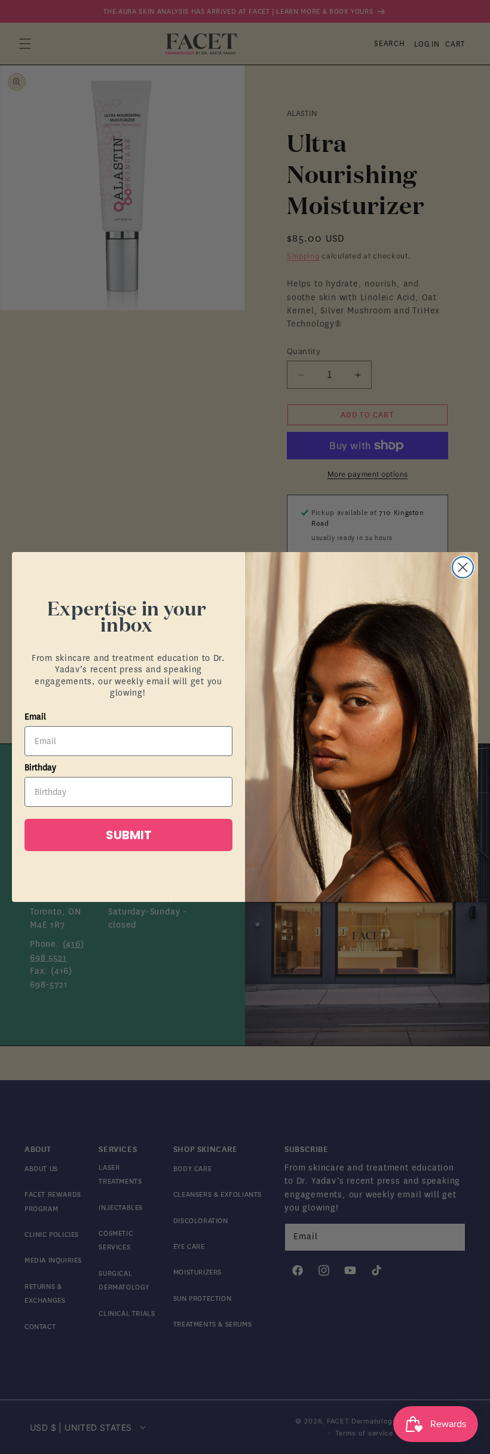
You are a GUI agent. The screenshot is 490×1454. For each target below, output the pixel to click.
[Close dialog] (462, 567)
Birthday (40, 767)
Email (35, 717)
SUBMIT (129, 835)
